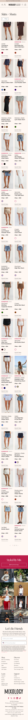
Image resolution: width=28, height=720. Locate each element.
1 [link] (12, 545)
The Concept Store (18, 669)
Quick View (4, 56)
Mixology (16, 701)
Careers (3, 676)
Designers (4, 667)
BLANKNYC (4, 266)
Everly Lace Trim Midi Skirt (19, 194)
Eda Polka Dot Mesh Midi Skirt (19, 46)
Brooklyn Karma (19, 490)
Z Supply (17, 43)
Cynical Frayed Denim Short (19, 529)
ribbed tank (21, 594)
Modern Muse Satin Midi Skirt (6, 120)
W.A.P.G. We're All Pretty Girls (5, 378)
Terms (6, 652)
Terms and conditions (17, 703)
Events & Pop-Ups (18, 667)
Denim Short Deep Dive (5, 268)
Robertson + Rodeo (6, 118)
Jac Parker (4, 340)
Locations (16, 661)
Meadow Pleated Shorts (19, 455)
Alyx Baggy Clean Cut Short (19, 157)
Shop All (3, 661)
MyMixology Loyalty (19, 681)
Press (2, 677)
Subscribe (24, 643)
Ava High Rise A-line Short (19, 418)
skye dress (21, 608)
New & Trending (5, 659)
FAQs (15, 676)
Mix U (2, 681)
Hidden (16, 155)
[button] (2, 5)
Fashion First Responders (4, 684)
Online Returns (18, 679)
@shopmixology (14, 564)
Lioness (3, 43)
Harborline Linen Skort (5, 157)
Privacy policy (8, 703)
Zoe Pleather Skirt (20, 82)
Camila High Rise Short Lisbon (6, 455)
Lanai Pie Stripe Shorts (19, 492)
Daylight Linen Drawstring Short (20, 380)
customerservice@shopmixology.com (14, 714)
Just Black (4, 527)
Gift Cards (3, 669)
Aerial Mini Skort (20, 305)
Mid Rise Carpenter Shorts (6, 305)
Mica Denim (18, 266)
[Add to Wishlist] (11, 23)
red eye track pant (7, 608)
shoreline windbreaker (7, 621)
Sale (2, 665)
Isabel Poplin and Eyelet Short (6, 381)
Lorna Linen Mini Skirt (5, 492)
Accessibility (14, 704)
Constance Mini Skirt (4, 46)
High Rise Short (19, 268)
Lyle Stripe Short (20, 119)
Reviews (16, 665)
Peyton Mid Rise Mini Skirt (5, 194)
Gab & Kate (4, 81)
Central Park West (19, 81)
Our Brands (17, 663)
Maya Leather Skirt (7, 82)
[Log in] (5, 5)
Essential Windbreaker (7, 581)
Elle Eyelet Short (20, 342)
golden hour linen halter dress (7, 594)
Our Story (16, 659)
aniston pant (21, 621)
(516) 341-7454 (14, 716)
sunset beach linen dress (21, 581)
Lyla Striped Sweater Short (5, 231)
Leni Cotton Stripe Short (5, 418)
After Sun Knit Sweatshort (6, 343)
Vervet (16, 527)
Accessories (4, 663)
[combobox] (4, 643)
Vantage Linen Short (18, 231)
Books (3, 679)
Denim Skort (5, 529)
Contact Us (17, 677)
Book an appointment (19, 683)
